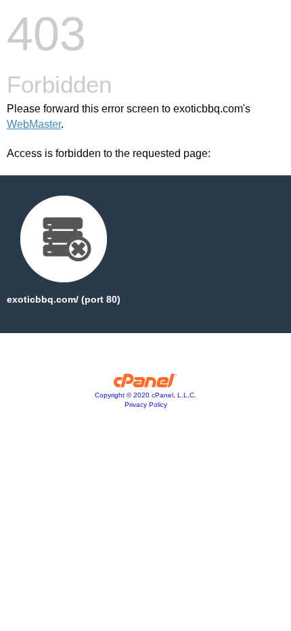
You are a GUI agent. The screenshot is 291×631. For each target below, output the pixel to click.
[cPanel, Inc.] (146, 383)
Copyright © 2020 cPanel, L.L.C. (145, 395)
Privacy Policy (146, 404)
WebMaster (34, 124)
